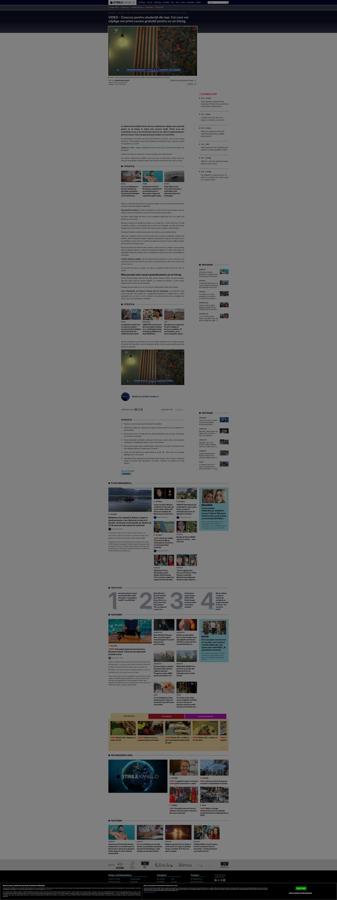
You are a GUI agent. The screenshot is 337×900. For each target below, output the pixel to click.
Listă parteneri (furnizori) (149, 892)
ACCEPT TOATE (301, 888)
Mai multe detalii (48, 889)
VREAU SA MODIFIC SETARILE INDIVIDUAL (300, 893)
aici (114, 893)
